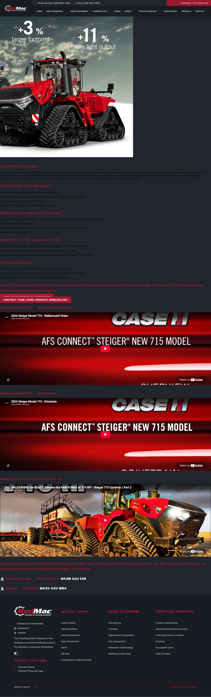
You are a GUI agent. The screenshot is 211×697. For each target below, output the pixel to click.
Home (39, 11)
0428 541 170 (73, 578)
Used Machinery (79, 11)
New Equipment (55, 11)
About (128, 11)
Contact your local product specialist (35, 299)
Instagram (23, 628)
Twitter (21, 632)
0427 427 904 (53, 588)
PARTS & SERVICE (148, 11)
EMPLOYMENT (170, 11)
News (117, 11)
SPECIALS (186, 11)
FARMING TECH (99, 11)
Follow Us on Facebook (30, 623)
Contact (199, 11)
